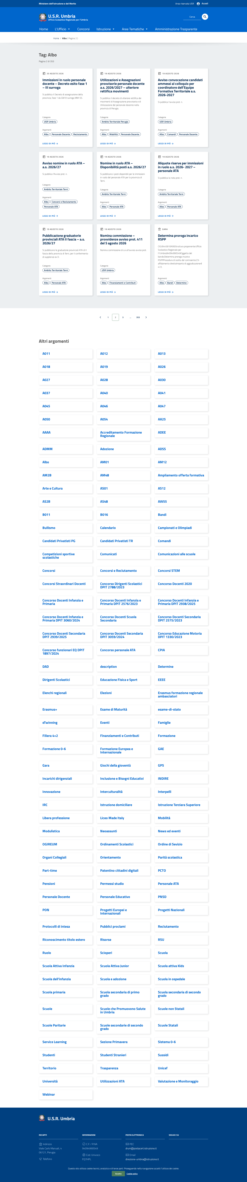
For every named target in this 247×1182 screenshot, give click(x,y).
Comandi (171, 134)
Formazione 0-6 (54, 748)
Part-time (49, 870)
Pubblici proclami (113, 926)
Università (50, 1081)
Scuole (47, 1008)
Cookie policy (132, 1173)
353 (138, 317)
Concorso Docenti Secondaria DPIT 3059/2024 (121, 635)
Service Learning (54, 1041)
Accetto (118, 1173)
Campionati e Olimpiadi (175, 527)
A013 (162, 353)
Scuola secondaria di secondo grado (179, 993)
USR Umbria (50, 121)
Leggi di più (49, 143)
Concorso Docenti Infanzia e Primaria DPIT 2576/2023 (120, 602)
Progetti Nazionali (171, 909)
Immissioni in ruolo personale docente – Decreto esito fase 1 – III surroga (64, 83)
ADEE (162, 432)
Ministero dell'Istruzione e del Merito (57, 3)
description (108, 666)
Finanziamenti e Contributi (122, 282)
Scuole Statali (168, 1025)
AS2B (46, 501)
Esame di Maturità (113, 709)
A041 (162, 392)
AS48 (104, 501)
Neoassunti (108, 831)
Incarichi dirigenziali (57, 778)
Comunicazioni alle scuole (176, 554)
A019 (104, 366)
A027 (46, 379)
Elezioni (106, 692)
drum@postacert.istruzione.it (141, 1148)
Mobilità (113, 134)
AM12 (162, 462)
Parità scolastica (170, 857)
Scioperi (106, 952)
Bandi (170, 282)
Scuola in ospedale (171, 979)
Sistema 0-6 (167, 1041)
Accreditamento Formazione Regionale (121, 434)
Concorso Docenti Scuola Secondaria (118, 618)
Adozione (107, 448)
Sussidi (163, 1054)
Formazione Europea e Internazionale (116, 750)
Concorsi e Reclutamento (64, 201)
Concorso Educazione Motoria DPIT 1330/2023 (180, 635)
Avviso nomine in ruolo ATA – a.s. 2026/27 (63, 165)
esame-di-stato (169, 709)
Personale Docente (61, 134)
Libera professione (56, 817)
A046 (104, 406)
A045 (46, 406)
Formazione (166, 735)
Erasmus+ (49, 709)
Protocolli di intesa (56, 926)
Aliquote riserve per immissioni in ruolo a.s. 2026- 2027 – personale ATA (180, 167)
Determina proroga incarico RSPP (178, 237)
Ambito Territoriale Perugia (115, 121)
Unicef (163, 1068)
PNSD (162, 896)
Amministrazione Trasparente (176, 29)
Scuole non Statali (171, 1008)
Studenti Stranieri (113, 1054)
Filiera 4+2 (50, 735)
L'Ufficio (60, 29)
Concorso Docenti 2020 (175, 583)
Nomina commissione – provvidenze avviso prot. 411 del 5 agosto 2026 (121, 239)
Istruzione (103, 29)
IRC (44, 804)
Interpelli (164, 791)
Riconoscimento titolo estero (63, 939)
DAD (45, 666)
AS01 (104, 488)
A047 (162, 406)
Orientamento (110, 857)
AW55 (162, 501)
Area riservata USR (184, 3)
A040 (104, 392)
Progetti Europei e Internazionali (113, 911)
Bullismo (48, 527)
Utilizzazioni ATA (112, 1081)
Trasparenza (109, 1068)
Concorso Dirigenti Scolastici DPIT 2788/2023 (121, 585)
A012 (104, 353)
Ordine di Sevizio (170, 844)
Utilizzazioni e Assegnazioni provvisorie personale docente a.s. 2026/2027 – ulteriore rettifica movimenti (122, 85)
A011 (46, 353)
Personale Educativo (115, 896)
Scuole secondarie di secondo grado (121, 1027)
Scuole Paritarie (54, 1025)
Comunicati (108, 554)
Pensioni (48, 883)
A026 (162, 366)
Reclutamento (80, 134)
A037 (46, 392)
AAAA (46, 432)
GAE (161, 748)
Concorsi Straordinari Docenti (64, 583)
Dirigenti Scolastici (56, 679)
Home (43, 29)
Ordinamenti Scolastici (116, 844)
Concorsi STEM (169, 570)
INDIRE (163, 778)
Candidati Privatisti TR (116, 540)
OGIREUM (49, 844)
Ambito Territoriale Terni (56, 189)
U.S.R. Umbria (68, 17)
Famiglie (164, 722)
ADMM (47, 448)
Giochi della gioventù (115, 765)
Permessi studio (112, 883)
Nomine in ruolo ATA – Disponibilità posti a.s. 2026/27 (123, 165)
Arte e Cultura (52, 488)
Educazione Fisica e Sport (118, 679)
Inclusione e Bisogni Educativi (122, 778)
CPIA (161, 649)
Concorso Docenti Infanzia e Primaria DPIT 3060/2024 (62, 618)
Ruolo (46, 952)
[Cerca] (205, 17)
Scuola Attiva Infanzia (58, 965)
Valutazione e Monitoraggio (178, 1081)
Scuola (163, 952)
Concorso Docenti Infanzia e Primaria (62, 602)
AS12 (162, 488)
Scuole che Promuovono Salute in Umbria (123, 1010)
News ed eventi (169, 831)
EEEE (161, 679)
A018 (46, 366)
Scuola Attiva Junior (114, 965)
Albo (46, 134)
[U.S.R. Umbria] (43, 17)
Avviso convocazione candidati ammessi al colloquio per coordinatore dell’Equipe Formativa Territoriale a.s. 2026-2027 (180, 87)
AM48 (104, 475)
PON (45, 909)
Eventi (104, 722)
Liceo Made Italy (112, 817)
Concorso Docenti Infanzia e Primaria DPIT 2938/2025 (178, 602)
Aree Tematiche (133, 29)
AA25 (162, 419)
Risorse (105, 939)
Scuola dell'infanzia (56, 979)
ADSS (162, 448)
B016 (104, 514)
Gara (45, 765)
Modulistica (51, 831)
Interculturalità (111, 791)
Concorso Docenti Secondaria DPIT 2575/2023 (179, 618)
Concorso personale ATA (117, 649)
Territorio (49, 1068)
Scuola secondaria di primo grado (120, 993)
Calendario (108, 527)
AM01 (104, 462)
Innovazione (51, 791)
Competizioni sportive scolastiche (58, 555)
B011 (46, 514)
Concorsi (83, 29)
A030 (162, 379)
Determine (181, 282)
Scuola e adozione (113, 979)
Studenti (48, 1054)
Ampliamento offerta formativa (181, 475)
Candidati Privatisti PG (58, 540)
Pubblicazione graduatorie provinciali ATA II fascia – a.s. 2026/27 (63, 239)
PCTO (162, 870)
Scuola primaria (53, 992)
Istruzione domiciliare (116, 804)
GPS (161, 765)
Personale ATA (51, 206)
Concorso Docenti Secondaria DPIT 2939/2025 (63, 635)
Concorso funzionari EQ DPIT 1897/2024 (63, 651)
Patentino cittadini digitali (119, 870)
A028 (104, 379)
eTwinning (49, 722)
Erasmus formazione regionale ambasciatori (180, 694)
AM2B (46, 475)
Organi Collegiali (54, 857)
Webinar (48, 1094)
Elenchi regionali (54, 692)
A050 (46, 419)
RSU (161, 939)
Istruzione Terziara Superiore (179, 804)
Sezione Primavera (114, 1041)
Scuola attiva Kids (171, 965)
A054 (104, 419)
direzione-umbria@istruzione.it (142, 1159)
